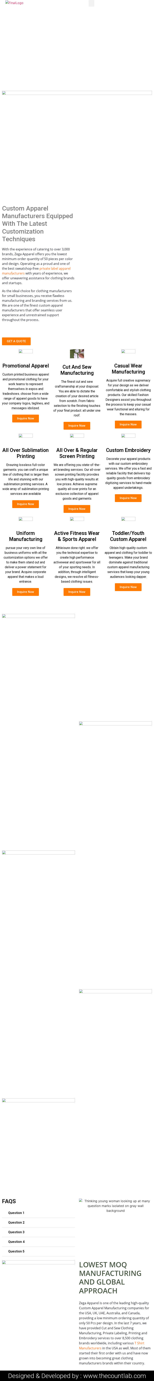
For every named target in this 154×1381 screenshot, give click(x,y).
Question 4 (16, 1242)
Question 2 (16, 1222)
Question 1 (16, 1213)
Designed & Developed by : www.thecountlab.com (77, 1376)
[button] (91, 3)
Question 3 (16, 1232)
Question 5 (16, 1251)
